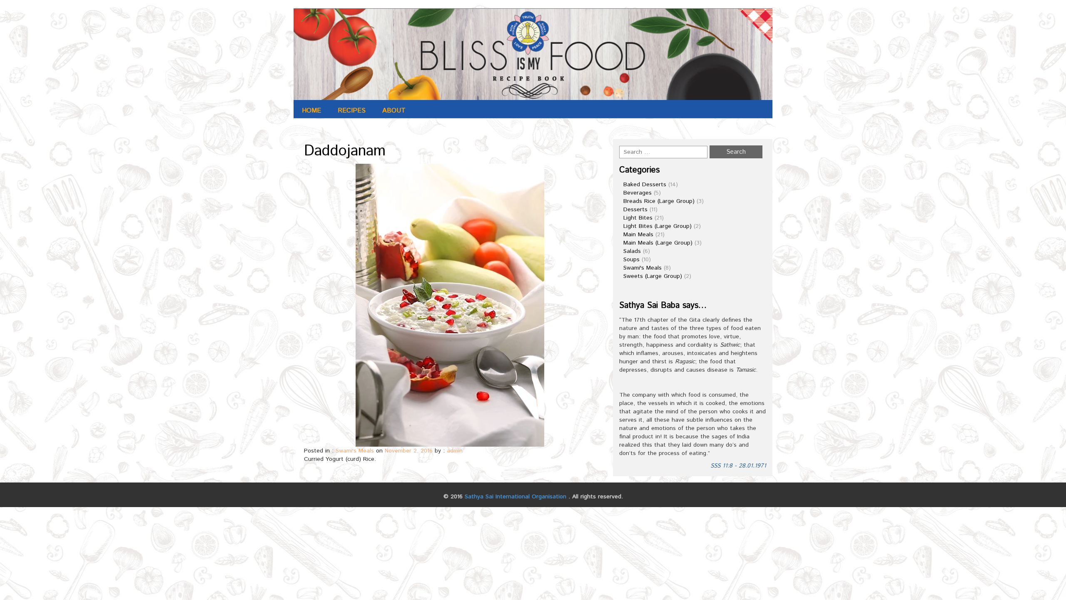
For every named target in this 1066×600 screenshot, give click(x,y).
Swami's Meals (355, 451)
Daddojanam (345, 151)
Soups (631, 259)
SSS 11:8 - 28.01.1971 (738, 466)
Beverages (637, 193)
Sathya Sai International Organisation (515, 496)
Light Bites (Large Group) (657, 226)
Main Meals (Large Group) (657, 243)
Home (311, 110)
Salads (632, 251)
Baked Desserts (644, 184)
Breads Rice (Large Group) (659, 201)
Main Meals (638, 234)
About (394, 110)
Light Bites (638, 218)
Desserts (635, 209)
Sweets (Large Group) (652, 276)
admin (455, 451)
